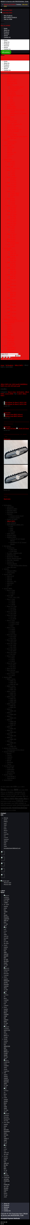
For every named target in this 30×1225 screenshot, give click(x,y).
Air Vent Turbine (5, 787)
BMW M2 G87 (14, 255)
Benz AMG (10, 167)
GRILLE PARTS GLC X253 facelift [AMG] (12, 384)
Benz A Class (11, 161)
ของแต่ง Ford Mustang (10, 319)
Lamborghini (10, 340)
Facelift (12, 796)
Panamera (10, 333)
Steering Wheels (12, 135)
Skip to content (5, 25)
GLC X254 (13, 218)
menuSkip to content (7, 58)
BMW (11, 101)
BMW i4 (9, 280)
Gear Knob (13, 120)
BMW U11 (12, 296)
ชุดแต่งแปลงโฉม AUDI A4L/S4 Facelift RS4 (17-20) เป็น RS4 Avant (6, 955)
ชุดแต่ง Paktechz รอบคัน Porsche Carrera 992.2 (6, 983)
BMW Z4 (9, 315)
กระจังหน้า (21, 803)
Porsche (12, 103)
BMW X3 (9, 298)
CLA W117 (13, 179)
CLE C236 (13, 184)
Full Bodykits (7, 76)
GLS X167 (13, 225)
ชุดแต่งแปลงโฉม (19, 807)
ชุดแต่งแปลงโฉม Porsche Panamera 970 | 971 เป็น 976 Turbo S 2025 (7, 1132)
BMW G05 (13, 307)
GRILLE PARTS (11, 92)
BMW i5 (9, 283)
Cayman (9, 330)
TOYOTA (6, 140)
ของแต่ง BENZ (8, 159)
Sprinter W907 (14, 243)
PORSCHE (19, 801)
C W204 (12, 172)
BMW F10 (13, 269)
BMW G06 (13, 310)
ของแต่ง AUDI (8, 145)
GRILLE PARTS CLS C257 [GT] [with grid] (14, 385)
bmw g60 (5, 792)
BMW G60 (13, 273)
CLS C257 (13, 188)
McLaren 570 (11, 344)
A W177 (12, 165)
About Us (6, 30)
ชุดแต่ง (14, 805)
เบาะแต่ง (14, 810)
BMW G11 (13, 276)
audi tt (18, 786)
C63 (24, 792)
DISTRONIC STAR (12, 83)
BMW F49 (13, 294)
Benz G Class (11, 198)
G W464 (12, 202)
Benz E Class (11, 191)
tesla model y (7, 803)
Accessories (10, 119)
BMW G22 (13, 266)
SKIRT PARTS (10, 104)
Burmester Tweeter (13, 128)
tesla (2, 803)
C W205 (12, 174)
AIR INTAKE (10, 78)
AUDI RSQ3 (10, 154)
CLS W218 (13, 190)
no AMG (9, 801)
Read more (7, 413)
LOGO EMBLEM (11, 94)
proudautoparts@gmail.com (12, 848)
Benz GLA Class (12, 206)
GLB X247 (13, 213)
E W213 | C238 (14, 195)
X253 (16, 803)
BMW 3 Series (11, 257)
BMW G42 (13, 253)
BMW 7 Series (11, 275)
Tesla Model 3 (11, 347)
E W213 (19, 394)
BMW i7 (9, 287)
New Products (8, 16)
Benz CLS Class (11, 186)
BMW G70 (13, 289)
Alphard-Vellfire (11, 142)
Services (6, 34)
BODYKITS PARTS (12, 80)
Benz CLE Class (11, 182)
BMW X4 (9, 301)
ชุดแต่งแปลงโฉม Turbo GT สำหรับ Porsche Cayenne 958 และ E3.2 (6, 914)
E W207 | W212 (14, 193)
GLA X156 (13, 209)
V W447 (12, 246)
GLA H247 (13, 207)
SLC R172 (13, 236)
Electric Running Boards (14, 129)
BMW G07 (13, 314)
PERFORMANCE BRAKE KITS (15, 96)
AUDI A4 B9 (10, 147)
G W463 (12, 200)
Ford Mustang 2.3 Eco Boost (15, 321)
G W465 (12, 204)
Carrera (9, 326)
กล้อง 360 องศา (11, 138)
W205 (13, 803)
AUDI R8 (9, 151)
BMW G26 (13, 282)
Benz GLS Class (11, 223)
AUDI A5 (9, 149)
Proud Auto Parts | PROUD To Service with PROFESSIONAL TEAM (14, 1214)
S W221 (12, 229)
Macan (9, 331)
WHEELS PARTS (11, 108)
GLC (24, 796)
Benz (11, 99)
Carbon (3, 794)
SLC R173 (13, 237)
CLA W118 (13, 181)
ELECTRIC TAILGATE (13, 131)
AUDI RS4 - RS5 (11, 152)
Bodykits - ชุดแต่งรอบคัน (15, 792)
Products (6, 32)
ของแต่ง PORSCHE (9, 322)
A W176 (12, 163)
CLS (12, 794)
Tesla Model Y (11, 349)
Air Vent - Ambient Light (14, 124)
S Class (25, 801)
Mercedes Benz (21, 798)
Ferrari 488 (10, 338)
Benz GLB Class (11, 211)
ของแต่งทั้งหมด (8, 351)
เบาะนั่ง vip (9, 810)
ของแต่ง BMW (8, 248)
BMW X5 (9, 305)
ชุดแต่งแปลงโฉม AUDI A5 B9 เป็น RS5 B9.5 (6, 1163)
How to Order (8, 19)
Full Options (7, 117)
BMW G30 (13, 271)
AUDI (11, 97)
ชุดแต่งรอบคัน (6, 807)
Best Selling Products (10, 17)
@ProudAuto (6, 52)
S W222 (12, 230)
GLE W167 (13, 221)
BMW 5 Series (11, 268)
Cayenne (9, 328)
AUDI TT (9, 156)
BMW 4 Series (11, 262)
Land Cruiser (11, 143)
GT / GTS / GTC (15, 168)
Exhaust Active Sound (16, 87)
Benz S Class (11, 227)
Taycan (9, 335)
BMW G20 (13, 260)
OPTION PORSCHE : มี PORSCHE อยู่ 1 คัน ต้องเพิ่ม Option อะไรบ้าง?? (7, 1186)
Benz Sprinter (11, 241)
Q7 (8, 158)
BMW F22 (13, 252)
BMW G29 (13, 317)
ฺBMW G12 (13, 278)
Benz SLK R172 (11, 239)
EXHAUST (10, 85)
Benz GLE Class (11, 220)
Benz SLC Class (11, 234)
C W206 (12, 175)
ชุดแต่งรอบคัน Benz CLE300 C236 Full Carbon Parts (6, 1015)
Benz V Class (11, 244)
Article (6, 35)
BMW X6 (9, 308)
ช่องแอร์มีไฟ (3, 810)
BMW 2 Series (11, 250)
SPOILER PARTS (11, 106)
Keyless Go (10, 133)
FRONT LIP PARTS (12, 90)
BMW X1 (9, 291)
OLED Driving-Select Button (18, 136)
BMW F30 (13, 259)
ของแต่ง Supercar (9, 337)
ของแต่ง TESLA (8, 346)
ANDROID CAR (11, 126)
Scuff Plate (13, 122)
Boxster (9, 324)
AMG (11, 787)
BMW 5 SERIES (22, 790)
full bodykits (19, 796)
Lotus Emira (10, 342)
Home (5, 28)
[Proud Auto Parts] (6, 10)
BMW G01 (13, 299)
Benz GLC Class (11, 214)
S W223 (12, 232)
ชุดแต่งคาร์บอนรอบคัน (23, 805)
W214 (11, 197)
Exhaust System (15, 89)
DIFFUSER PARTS (12, 81)
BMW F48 (13, 292)
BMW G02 (13, 303)
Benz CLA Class (12, 177)
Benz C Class (11, 170)
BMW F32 (13, 264)
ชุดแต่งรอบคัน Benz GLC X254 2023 (6, 1104)
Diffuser (3, 796)
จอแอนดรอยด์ (9, 805)
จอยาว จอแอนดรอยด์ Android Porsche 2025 (6, 1079)
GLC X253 (13, 216)
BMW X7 (9, 312)
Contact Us (7, 37)
